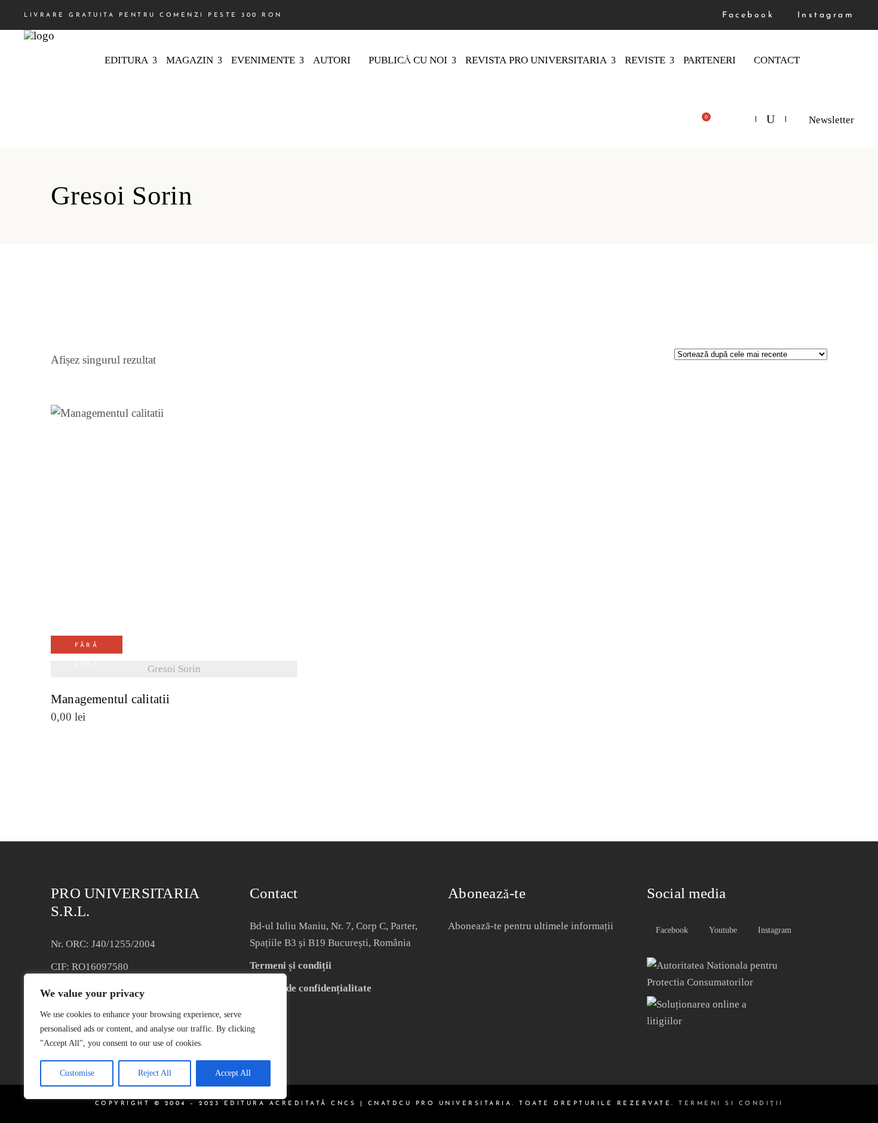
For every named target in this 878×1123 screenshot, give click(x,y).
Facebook (746, 15)
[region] (155, 1036)
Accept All (233, 1073)
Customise (77, 1073)
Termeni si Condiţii (731, 1103)
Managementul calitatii (110, 699)
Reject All (154, 1073)
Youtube (722, 930)
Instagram (823, 15)
